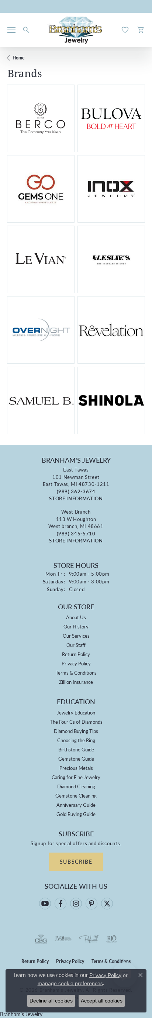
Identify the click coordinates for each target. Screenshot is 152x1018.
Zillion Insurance (76, 681)
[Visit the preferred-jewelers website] (89, 939)
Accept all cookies (101, 1001)
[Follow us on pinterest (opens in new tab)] (91, 903)
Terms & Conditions (76, 672)
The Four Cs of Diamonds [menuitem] (76, 721)
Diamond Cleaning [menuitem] (76, 786)
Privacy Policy (76, 663)
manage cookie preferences (70, 983)
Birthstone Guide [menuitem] (76, 749)
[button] (26, 29)
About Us (76, 617)
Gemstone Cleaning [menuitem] (76, 795)
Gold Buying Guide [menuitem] (76, 814)
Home (18, 58)
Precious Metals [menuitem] (76, 767)
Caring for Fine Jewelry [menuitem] (76, 777)
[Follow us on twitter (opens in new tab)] (107, 903)
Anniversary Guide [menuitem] (76, 804)
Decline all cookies (51, 1001)
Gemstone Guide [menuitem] (76, 758)
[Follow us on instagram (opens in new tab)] (76, 903)
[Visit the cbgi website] (41, 939)
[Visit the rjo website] (111, 939)
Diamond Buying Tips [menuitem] (76, 730)
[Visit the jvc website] (63, 939)
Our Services (76, 635)
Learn (55, 123)
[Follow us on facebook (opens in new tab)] (60, 903)
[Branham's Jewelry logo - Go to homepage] (76, 30)
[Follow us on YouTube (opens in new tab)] (45, 903)
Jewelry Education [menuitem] (76, 712)
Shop (25, 123)
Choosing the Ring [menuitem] (76, 740)
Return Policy (76, 654)
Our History (76, 626)
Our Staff (76, 644)
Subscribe (76, 861)
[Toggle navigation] (11, 30)
